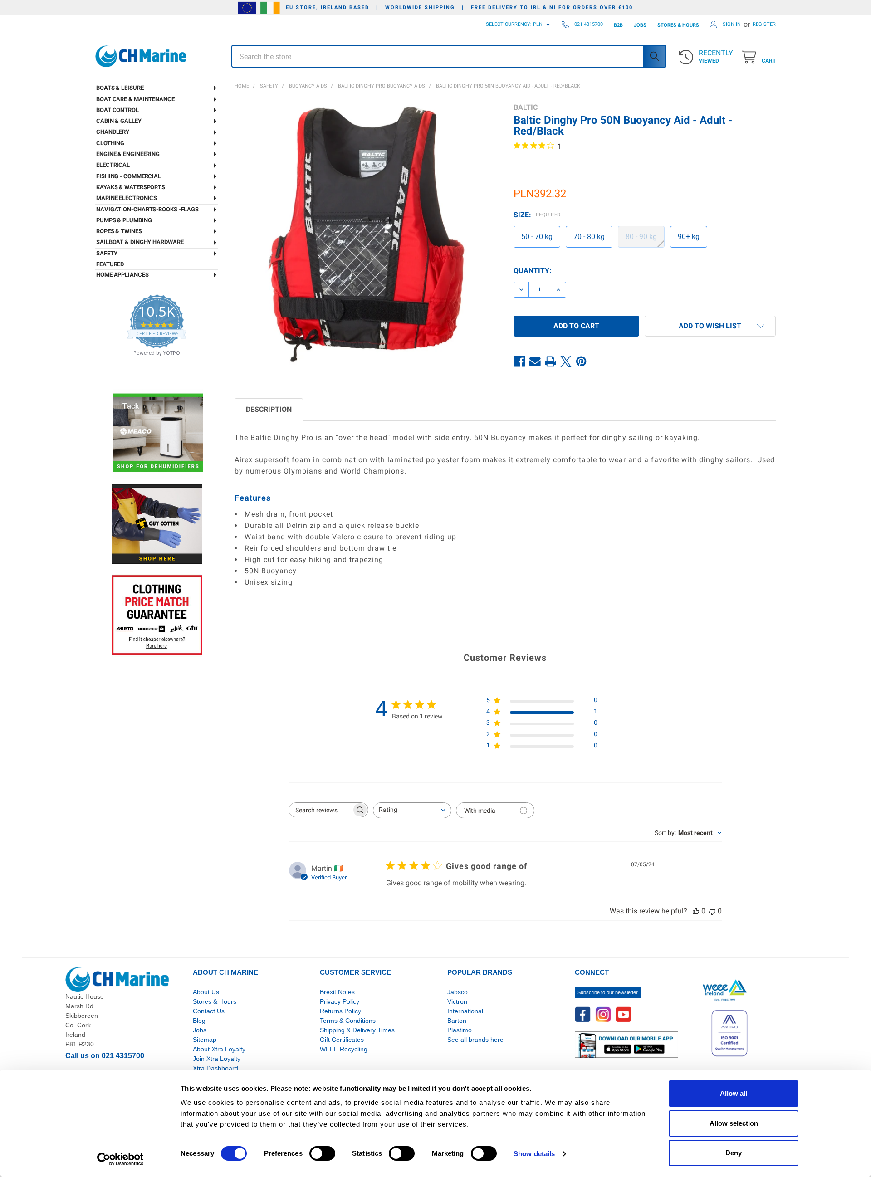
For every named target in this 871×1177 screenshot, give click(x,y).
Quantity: (533, 270)
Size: (537, 214)
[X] (566, 361)
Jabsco (457, 992)
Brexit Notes (337, 992)
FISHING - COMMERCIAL (128, 176)
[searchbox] (320, 810)
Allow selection (734, 1123)
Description (269, 409)
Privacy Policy (339, 1001)
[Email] (535, 361)
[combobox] (412, 810)
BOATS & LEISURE (120, 87)
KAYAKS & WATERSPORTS (130, 187)
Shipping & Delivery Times (357, 1030)
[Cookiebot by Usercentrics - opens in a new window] (120, 1159)
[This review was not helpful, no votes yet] (712, 911)
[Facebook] (520, 361)
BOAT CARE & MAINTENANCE (135, 99)
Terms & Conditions (348, 1020)
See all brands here (475, 1039)
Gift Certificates (342, 1039)
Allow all (733, 1093)
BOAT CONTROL (117, 110)
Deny (733, 1153)
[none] (366, 234)
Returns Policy (340, 1011)
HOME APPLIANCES (122, 274)
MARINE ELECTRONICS (126, 198)
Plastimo (459, 1030)
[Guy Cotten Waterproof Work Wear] (157, 524)
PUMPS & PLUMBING (124, 220)
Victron (457, 1001)
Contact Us (209, 1011)
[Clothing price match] (157, 614)
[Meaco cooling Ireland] (158, 433)
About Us (206, 992)
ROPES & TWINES (119, 231)
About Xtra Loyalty (219, 1049)
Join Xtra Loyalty (216, 1058)
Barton (456, 1020)
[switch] (322, 1153)
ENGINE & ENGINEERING (128, 154)
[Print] (550, 361)
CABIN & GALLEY (119, 120)
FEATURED (110, 264)
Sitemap (204, 1039)
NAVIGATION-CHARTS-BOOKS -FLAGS (147, 209)
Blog (199, 1020)
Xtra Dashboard (215, 1068)
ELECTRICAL (113, 164)
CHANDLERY (112, 131)
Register (764, 24)
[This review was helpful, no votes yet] (696, 911)
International (465, 1011)
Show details (534, 1153)
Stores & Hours (214, 1001)
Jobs (199, 1030)
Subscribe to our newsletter (607, 992)
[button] (710, 326)
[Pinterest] (581, 361)
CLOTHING (110, 143)
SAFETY (106, 253)
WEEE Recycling (343, 1049)
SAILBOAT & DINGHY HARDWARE (139, 242)
